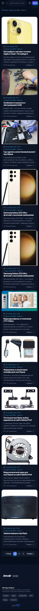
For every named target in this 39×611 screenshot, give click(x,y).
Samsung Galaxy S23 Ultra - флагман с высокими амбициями (19, 214)
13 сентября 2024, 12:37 (12, 268)
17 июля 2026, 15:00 (11, 46)
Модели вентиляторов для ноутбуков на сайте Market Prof (18, 473)
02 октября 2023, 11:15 (12, 364)
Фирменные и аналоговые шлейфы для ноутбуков (15, 371)
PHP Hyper (5, 588)
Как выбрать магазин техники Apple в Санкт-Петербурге (17, 52)
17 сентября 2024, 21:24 (12, 207)
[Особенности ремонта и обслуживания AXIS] (19, 82)
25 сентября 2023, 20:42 (13, 412)
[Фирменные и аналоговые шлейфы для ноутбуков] (19, 349)
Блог (31, 595)
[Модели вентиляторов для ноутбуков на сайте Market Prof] (19, 450)
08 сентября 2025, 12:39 (12, 147)
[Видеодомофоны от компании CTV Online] (19, 301)
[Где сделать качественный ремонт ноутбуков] (19, 132)
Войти (35, 3)
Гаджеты (20, 49)
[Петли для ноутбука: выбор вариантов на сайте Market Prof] (19, 398)
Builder (14, 595)
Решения (5, 595)
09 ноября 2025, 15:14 (12, 97)
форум (28, 589)
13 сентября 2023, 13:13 (12, 467)
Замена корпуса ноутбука (15, 533)
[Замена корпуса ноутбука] (19, 508)
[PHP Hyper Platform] (11, 576)
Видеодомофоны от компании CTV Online (17, 320)
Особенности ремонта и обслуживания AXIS (14, 104)
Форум (5, 600)
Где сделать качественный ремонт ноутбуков (19, 153)
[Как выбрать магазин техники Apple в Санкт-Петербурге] (19, 30)
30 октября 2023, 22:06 (12, 313)
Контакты (13, 600)
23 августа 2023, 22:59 (12, 528)
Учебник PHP (22, 595)
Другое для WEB (10, 49)
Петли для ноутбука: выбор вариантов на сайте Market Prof (18, 419)
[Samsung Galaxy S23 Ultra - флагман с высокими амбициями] (19, 187)
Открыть (29, 65)
